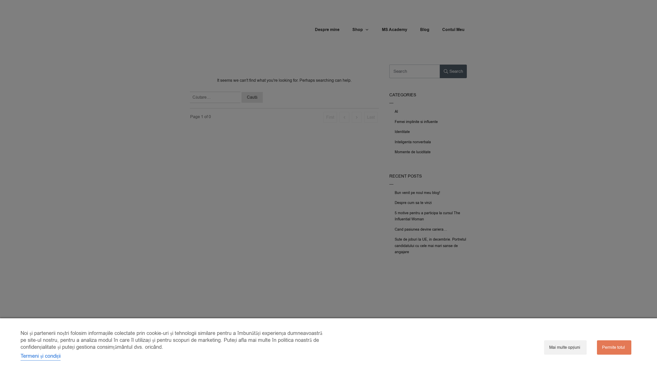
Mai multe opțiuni (564, 347)
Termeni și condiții (41, 356)
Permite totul (613, 347)
